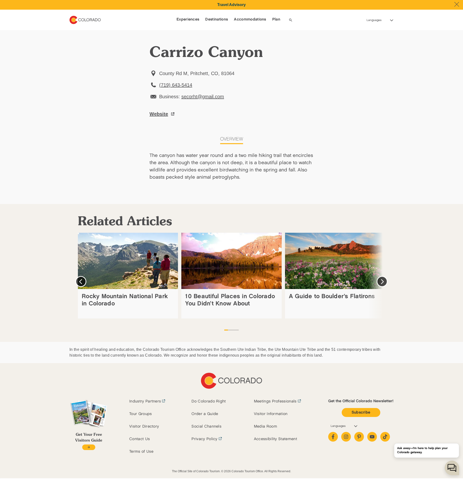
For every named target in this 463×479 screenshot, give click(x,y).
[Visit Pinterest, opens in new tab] (359, 437)
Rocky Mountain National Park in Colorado (125, 300)
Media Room (265, 426)
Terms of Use (141, 451)
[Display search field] (290, 20)
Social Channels (206, 426)
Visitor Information (271, 414)
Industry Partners (145, 401)
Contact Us (139, 439)
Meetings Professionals (275, 401)
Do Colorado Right (208, 401)
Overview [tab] (231, 139)
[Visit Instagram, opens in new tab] (346, 437)
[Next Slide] (382, 281)
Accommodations (250, 19)
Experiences (188, 19)
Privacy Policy (204, 439)
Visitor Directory (144, 426)
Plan (276, 19)
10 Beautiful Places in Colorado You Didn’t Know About (230, 300)
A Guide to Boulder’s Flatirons (332, 296)
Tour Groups (140, 414)
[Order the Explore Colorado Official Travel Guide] (88, 447)
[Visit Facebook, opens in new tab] (333, 437)
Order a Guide (204, 414)
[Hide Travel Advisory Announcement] (456, 4)
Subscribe (361, 412)
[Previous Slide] (80, 281)
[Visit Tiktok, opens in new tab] (385, 437)
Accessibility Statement (275, 439)
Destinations (216, 19)
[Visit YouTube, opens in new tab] (372, 437)
